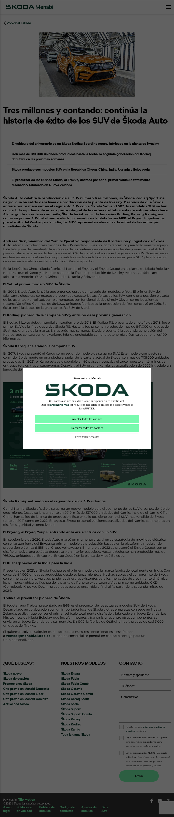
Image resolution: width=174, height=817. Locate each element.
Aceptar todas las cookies (87, 419)
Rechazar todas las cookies (87, 428)
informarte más (59, 404)
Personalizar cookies (87, 436)
